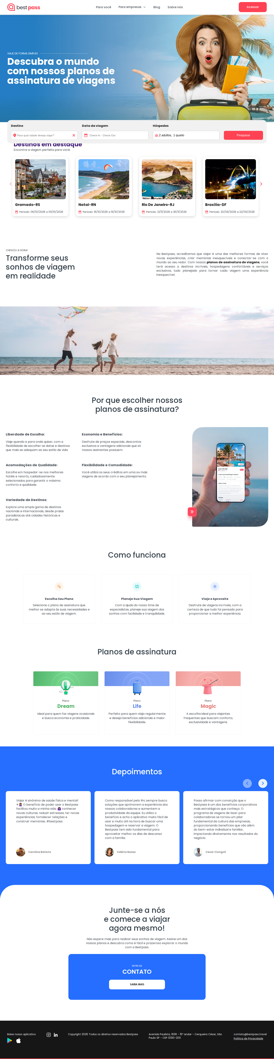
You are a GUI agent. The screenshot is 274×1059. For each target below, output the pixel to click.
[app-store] (20, 1042)
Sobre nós (175, 7)
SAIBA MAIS (137, 984)
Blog (156, 7)
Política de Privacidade (248, 1038)
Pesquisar (243, 135)
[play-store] (11, 1042)
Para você (103, 7)
